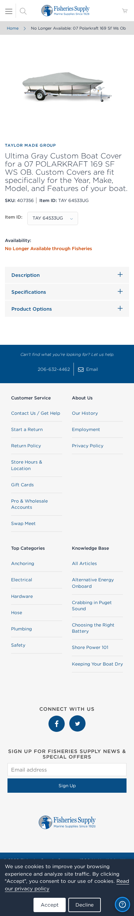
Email (92, 369)
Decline (84, 905)
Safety (18, 645)
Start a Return (27, 429)
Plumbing (21, 629)
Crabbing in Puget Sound (92, 605)
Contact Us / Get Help (35, 413)
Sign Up (67, 785)
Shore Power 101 (90, 647)
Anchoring (22, 563)
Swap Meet (23, 523)
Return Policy (26, 446)
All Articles (84, 563)
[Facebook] (57, 718)
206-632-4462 (54, 369)
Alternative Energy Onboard (93, 583)
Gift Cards (22, 485)
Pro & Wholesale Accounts (29, 504)
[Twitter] (77, 718)
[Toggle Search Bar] (23, 11)
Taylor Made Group (30, 145)
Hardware (22, 596)
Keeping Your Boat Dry (97, 664)
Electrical (21, 580)
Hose (16, 612)
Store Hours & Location (26, 465)
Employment (86, 429)
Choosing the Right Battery (93, 628)
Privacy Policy (87, 446)
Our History (85, 413)
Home (13, 28)
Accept (50, 905)
